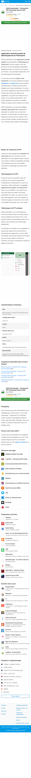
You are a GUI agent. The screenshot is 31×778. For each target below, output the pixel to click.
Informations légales (21, 717)
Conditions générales (22, 705)
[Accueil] (1, 5)
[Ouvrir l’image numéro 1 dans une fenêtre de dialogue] (21, 264)
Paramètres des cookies (22, 723)
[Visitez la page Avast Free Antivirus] (15, 19)
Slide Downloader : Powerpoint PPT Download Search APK (17, 10)
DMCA (18, 720)
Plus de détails (15, 696)
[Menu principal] (29, 1)
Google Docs (14, 83)
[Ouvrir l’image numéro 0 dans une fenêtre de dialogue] (7, 264)
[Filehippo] (5, 1)
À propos (3, 705)
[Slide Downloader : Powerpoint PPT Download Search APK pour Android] (3, 12)
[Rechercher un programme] (26, 1)
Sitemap (3, 714)
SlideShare (4, 83)
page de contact (20, 442)
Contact (3, 708)
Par (11, 14)
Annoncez (4, 711)
